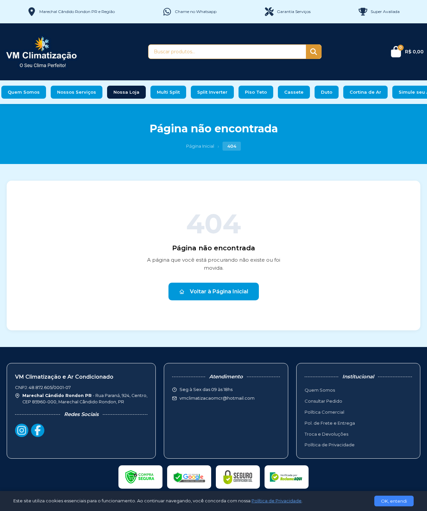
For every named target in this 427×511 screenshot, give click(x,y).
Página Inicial (200, 146)
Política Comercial (324, 412)
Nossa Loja (126, 92)
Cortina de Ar (365, 92)
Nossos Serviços (76, 92)
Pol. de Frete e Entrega (330, 423)
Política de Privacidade (330, 444)
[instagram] (21, 430)
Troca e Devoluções (326, 434)
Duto (326, 92)
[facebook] (37, 430)
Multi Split (168, 92)
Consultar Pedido (323, 401)
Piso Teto (256, 92)
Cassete (294, 92)
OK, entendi (394, 501)
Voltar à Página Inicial (219, 291)
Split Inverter (212, 92)
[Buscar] (313, 52)
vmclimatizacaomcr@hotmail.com (217, 398)
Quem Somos (24, 92)
